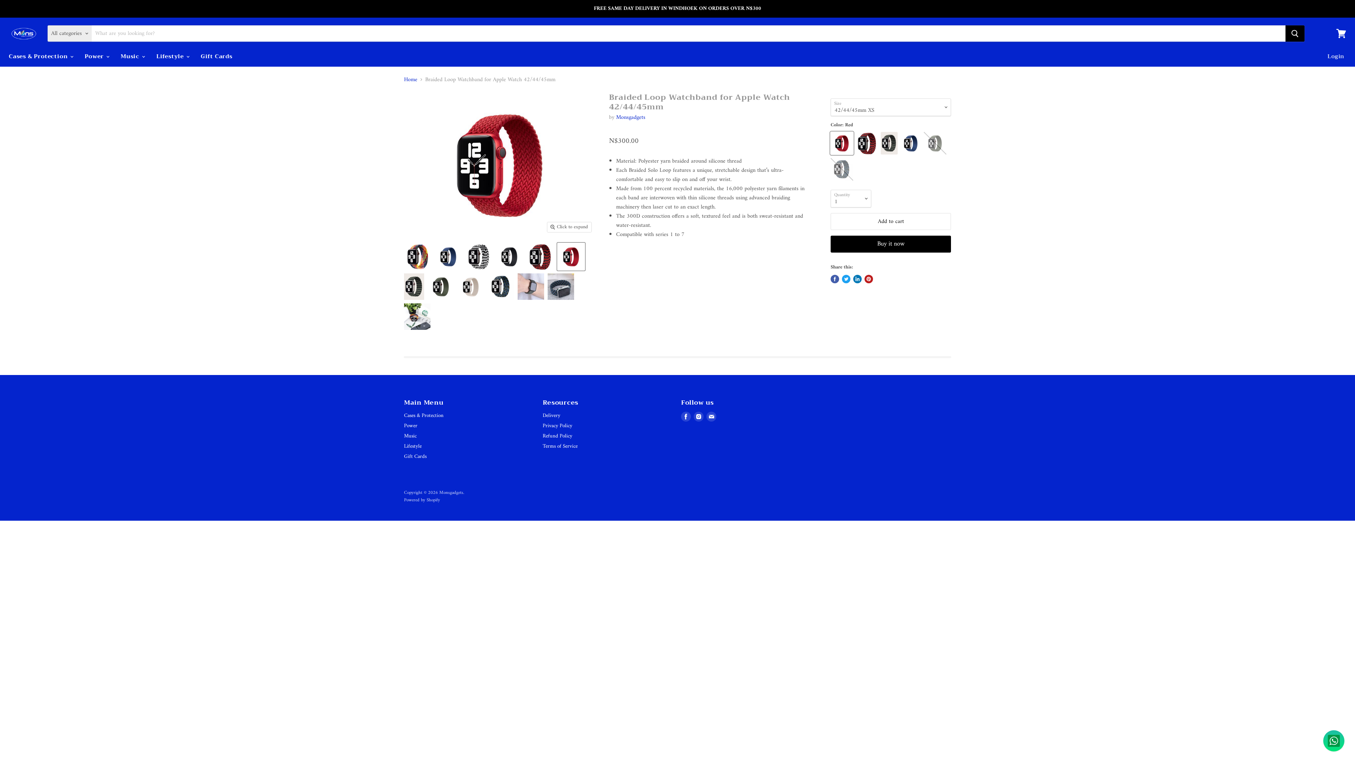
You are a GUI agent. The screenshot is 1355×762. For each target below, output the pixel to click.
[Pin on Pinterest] (869, 279)
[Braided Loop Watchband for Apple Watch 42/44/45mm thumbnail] (417, 257)
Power (95, 56)
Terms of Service (560, 446)
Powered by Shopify (422, 500)
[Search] (1295, 33)
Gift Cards (217, 56)
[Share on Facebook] (835, 279)
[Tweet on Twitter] (846, 279)
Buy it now (891, 243)
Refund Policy (557, 436)
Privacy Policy (557, 426)
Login (1335, 56)
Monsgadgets (630, 117)
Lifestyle (171, 56)
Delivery (551, 416)
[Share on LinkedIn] (857, 279)
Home (410, 80)
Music (131, 56)
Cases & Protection (39, 56)
